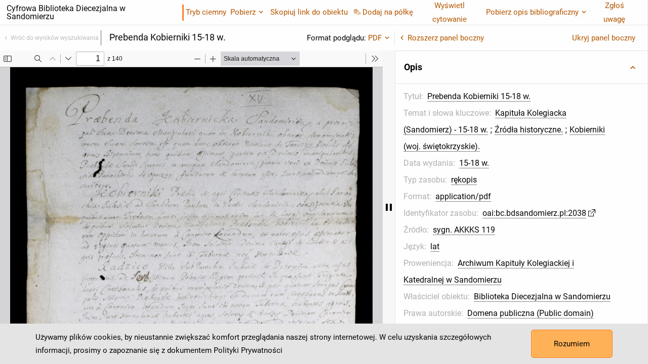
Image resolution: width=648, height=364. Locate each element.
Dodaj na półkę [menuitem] (387, 12)
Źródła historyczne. (529, 129)
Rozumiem (572, 343)
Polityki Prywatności (248, 350)
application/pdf (463, 196)
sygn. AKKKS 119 (464, 230)
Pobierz (243, 12)
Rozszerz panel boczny (446, 37)
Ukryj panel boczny (603, 37)
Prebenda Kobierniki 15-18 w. (479, 96)
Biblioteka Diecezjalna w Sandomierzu (542, 296)
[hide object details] (389, 207)
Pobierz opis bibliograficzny (532, 12)
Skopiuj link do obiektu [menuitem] (309, 12)
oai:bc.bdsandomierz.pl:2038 (534, 213)
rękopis (464, 180)
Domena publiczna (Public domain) (530, 313)
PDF (375, 37)
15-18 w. (474, 163)
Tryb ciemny (206, 12)
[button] (521, 67)
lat (434, 246)
